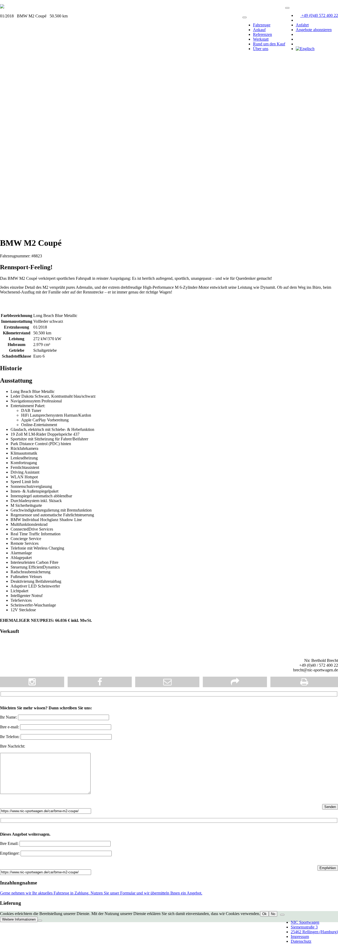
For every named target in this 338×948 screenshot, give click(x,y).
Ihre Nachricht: (12, 746)
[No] (40, 920)
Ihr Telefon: (10, 736)
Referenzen (262, 34)
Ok (264, 914)
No (273, 914)
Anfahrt (302, 25)
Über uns (260, 48)
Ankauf (259, 29)
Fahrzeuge (261, 25)
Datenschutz (301, 941)
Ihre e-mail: (10, 727)
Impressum (300, 936)
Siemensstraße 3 (304, 927)
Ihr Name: (9, 717)
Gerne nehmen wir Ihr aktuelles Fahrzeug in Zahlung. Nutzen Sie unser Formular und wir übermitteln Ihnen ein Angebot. (101, 893)
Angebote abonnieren (314, 29)
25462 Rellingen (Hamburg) (314, 932)
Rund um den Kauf (269, 44)
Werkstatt (261, 39)
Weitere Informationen (19, 919)
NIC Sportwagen (305, 922)
